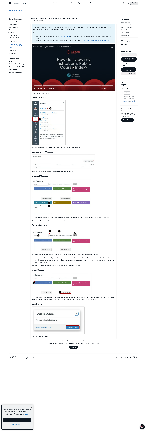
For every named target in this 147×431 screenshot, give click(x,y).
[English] (17, 3)
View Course (125, 32)
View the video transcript (41, 93)
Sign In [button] (73, 347)
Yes (127, 88)
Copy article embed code (129, 59)
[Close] (31, 407)
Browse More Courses (128, 25)
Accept (17, 420)
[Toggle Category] (8, 19)
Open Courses (125, 22)
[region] (17, 417)
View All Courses (126, 27)
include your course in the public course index (96, 40)
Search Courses (126, 30)
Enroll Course (125, 35)
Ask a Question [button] (128, 120)
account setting (65, 36)
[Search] (128, 3)
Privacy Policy (126, 101)
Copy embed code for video (128, 69)
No (127, 93)
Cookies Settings (17, 424)
